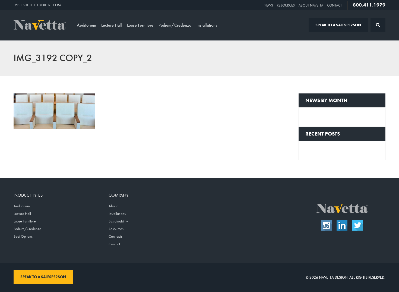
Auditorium (86, 25)
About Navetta (311, 5)
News (268, 5)
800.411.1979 (369, 5)
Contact (334, 5)
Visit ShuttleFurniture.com (38, 5)
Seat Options (23, 236)
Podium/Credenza (175, 25)
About (113, 205)
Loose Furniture (140, 25)
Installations (207, 25)
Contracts (115, 236)
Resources (286, 5)
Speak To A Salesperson (338, 25)
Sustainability (118, 221)
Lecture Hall (111, 25)
